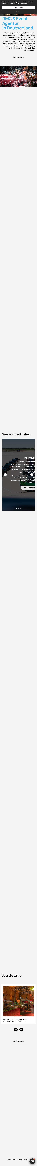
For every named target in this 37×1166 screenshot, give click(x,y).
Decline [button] (18, 11)
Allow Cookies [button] (19, 7)
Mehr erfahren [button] (18, 498)
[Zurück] (16, 1029)
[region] (18, 1008)
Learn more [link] (24, 3)
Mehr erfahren (18, 57)
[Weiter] (21, 1029)
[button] (5, 474)
